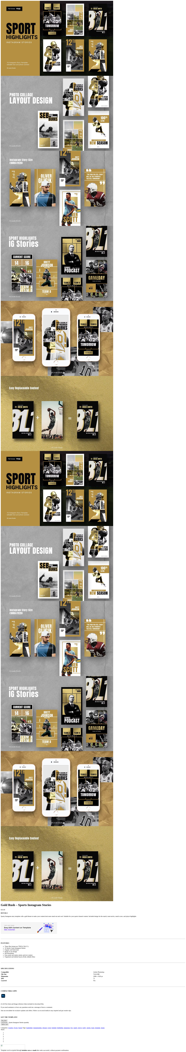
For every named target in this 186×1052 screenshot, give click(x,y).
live (72, 1028)
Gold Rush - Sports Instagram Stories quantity (15, 1022)
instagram (67, 1028)
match (75, 1028)
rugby (84, 1028)
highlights (60, 1028)
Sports (20, 1028)
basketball (29, 1028)
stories (89, 1028)
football (54, 1028)
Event (16, 1028)
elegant (44, 1028)
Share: (3, 1029)
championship (37, 1028)
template (97, 1028)
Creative (10, 1028)
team (92, 1028)
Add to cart (5, 1024)
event (49, 1028)
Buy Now (4, 1020)
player (80, 1028)
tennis (103, 1028)
